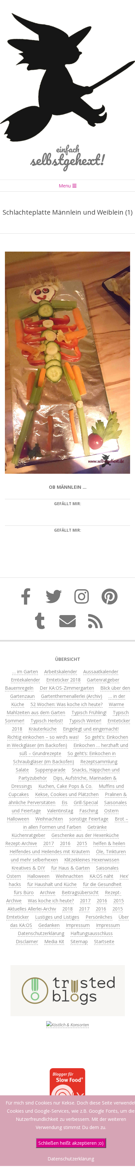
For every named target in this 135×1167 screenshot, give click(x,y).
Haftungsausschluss (91, 933)
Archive (47, 892)
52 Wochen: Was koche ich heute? (66, 704)
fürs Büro (24, 892)
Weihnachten (49, 819)
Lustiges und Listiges (57, 917)
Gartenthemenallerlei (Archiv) (71, 696)
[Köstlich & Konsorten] (67, 1025)
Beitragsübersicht (80, 892)
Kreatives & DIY (28, 868)
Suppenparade (50, 770)
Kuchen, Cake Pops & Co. (65, 786)
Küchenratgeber (28, 835)
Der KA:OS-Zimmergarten (67, 688)
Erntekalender (25, 680)
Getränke (97, 827)
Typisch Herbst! (46, 720)
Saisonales (107, 868)
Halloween (18, 819)
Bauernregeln (19, 688)
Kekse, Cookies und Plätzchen (67, 794)
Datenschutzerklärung (41, 933)
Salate (22, 770)
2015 (82, 843)
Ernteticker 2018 (63, 680)
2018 (67, 909)
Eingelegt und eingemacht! (91, 729)
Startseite (104, 941)
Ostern (111, 810)
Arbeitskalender (60, 671)
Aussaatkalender (100, 671)
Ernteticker (17, 917)
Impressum (78, 925)
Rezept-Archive (21, 843)
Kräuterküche (43, 729)
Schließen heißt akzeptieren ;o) (71, 1143)
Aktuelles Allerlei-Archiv (32, 909)
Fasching (88, 810)
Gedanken (49, 925)
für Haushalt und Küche (52, 884)
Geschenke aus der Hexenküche (85, 835)
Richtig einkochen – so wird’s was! (43, 737)
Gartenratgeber (103, 680)
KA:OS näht (101, 876)
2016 (65, 843)
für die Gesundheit (102, 884)
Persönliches (99, 917)
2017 (48, 843)
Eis (65, 802)
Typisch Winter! (85, 720)
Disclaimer (27, 941)
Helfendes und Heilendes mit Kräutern (50, 851)
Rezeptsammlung (98, 761)
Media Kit (54, 941)
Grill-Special (86, 802)
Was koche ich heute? (51, 900)
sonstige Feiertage (88, 819)
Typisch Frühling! (88, 712)
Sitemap (79, 941)
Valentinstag (60, 810)
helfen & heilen (109, 843)
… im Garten (25, 671)
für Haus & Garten (70, 868)
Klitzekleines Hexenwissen (91, 860)
